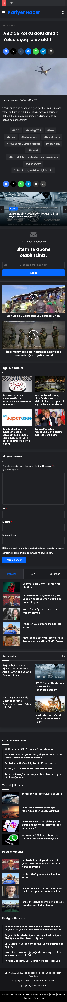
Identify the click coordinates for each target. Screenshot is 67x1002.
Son (33, 573)
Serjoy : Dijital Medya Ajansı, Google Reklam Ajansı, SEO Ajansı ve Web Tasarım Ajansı (16, 670)
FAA (51, 130)
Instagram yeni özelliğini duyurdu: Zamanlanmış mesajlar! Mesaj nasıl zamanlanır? (42, 825)
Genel (13, 208)
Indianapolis (30, 137)
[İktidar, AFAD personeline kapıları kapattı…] (11, 628)
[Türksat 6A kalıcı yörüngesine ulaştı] (10, 798)
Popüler (11, 573)
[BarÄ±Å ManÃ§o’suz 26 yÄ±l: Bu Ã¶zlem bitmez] (11, 614)
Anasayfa (10, 25)
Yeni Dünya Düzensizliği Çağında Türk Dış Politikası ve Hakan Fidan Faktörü (16, 702)
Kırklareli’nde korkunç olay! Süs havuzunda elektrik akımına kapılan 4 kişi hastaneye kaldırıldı (49, 400)
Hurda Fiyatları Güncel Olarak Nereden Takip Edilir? (48, 719)
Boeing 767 (34, 130)
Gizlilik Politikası (30, 994)
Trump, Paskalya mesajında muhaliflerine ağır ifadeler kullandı (48, 431)
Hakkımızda (7, 994)
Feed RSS (43, 973)
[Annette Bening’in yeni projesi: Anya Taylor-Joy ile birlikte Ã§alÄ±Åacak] (11, 641)
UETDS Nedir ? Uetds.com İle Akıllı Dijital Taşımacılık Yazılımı (36, 3)
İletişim (18, 994)
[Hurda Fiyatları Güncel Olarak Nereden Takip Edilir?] (50, 704)
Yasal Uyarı (38, 998)
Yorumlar (55, 573)
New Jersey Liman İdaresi (24, 143)
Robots (34, 973)
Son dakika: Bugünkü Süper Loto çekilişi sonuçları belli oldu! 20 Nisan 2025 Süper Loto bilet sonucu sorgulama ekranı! (16, 436)
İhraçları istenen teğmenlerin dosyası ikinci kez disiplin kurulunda (43, 903)
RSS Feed (24, 973)
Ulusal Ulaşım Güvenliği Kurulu (33, 170)
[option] (33, 209)
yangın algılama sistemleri (33, 985)
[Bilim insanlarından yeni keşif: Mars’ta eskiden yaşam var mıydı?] (10, 812)
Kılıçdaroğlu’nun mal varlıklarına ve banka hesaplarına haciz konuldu (42, 889)
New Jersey (52, 137)
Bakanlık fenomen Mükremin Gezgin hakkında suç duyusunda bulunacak (16, 400)
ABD (16, 130)
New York (54, 143)
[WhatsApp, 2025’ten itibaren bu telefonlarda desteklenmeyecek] (10, 839)
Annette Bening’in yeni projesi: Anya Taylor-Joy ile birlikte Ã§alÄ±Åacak (43, 639)
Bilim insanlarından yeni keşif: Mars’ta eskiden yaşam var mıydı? (41, 809)
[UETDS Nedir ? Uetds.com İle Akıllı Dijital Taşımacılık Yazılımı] (50, 672)
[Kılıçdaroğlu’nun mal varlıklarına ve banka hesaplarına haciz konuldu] (10, 892)
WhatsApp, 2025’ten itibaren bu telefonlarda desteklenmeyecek (40, 837)
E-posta (7, 521)
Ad (4, 508)
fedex (11, 137)
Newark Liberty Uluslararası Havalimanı (34, 157)
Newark (34, 150)
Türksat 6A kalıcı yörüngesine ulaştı (42, 793)
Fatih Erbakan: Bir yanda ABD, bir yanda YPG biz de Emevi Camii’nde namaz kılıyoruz (42, 599)
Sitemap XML (11, 973)
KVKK (52, 994)
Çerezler (44, 994)
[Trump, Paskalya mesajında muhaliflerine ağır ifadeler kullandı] (50, 417)
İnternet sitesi (9, 535)
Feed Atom (55, 973)
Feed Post (33, 976)
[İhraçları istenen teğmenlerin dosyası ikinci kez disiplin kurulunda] (10, 906)
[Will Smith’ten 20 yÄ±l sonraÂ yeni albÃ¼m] (11, 587)
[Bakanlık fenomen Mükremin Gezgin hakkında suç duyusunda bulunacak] (17, 384)
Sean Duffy (34, 163)
